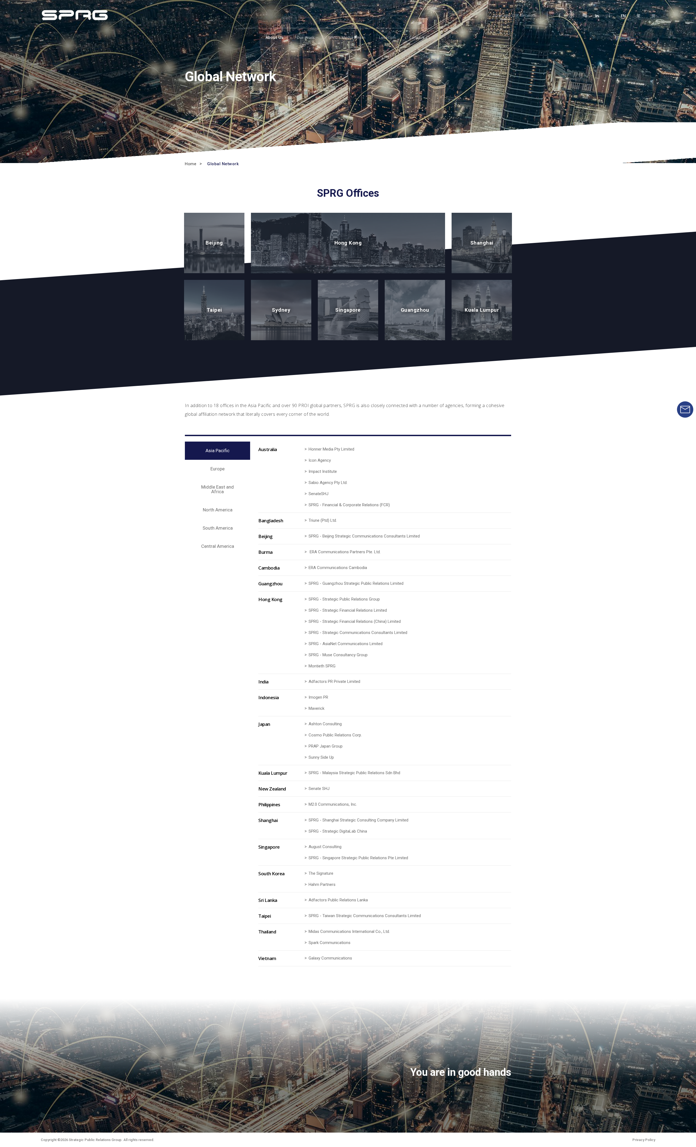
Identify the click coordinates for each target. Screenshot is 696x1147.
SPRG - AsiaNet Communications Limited (346, 644)
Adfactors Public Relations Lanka (338, 900)
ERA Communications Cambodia (338, 568)
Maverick (316, 709)
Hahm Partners (322, 885)
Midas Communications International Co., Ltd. (349, 932)
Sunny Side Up (321, 757)
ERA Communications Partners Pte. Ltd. (345, 552)
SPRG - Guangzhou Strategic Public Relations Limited (356, 584)
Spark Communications (329, 943)
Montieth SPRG (322, 666)
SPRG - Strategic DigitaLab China (338, 831)
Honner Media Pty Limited (331, 449)
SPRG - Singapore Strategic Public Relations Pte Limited (358, 858)
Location (387, 37)
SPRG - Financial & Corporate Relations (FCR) (349, 505)
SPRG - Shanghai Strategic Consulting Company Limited (358, 820)
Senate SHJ (319, 789)
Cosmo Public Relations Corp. (335, 735)
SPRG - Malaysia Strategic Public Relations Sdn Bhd (354, 773)
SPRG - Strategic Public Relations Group (344, 599)
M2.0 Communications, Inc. (333, 804)
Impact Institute (323, 472)
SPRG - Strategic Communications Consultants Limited (358, 633)
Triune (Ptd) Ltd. (323, 520)
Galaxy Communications (330, 958)
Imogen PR (318, 697)
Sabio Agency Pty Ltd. (328, 483)
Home (190, 164)
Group (337, 746)
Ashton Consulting (325, 724)
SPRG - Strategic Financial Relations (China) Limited (355, 622)
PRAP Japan (320, 746)
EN (623, 16)
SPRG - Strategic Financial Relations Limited (348, 610)
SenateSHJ (318, 494)
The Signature (321, 873)
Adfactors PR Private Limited (334, 682)
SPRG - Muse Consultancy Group (338, 655)
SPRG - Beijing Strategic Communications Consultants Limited (364, 536)
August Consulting (325, 847)
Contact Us (419, 37)
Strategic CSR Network (514, 15)
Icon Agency (320, 460)
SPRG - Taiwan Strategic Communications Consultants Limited (365, 916)
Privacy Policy (643, 1140)
